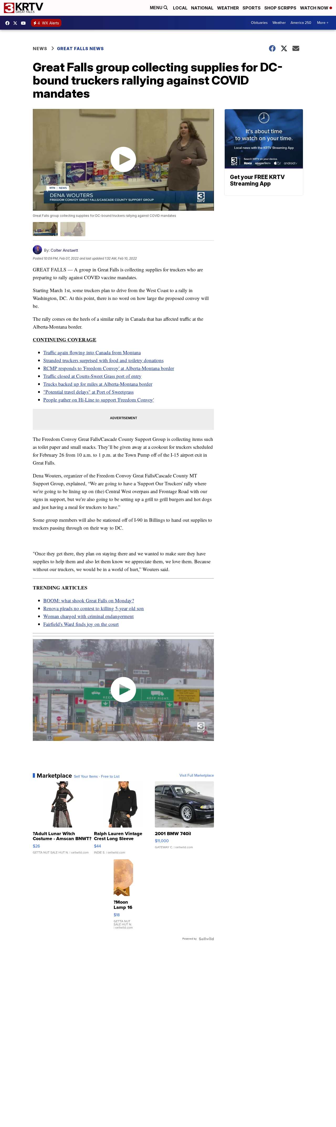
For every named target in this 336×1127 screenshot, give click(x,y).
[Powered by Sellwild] (206, 939)
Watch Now (314, 7)
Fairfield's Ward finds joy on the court (81, 624)
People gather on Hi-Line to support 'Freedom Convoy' (98, 399)
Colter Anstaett (64, 250)
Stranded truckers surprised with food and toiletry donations (103, 360)
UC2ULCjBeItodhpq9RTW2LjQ (24, 23)
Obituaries (259, 22)
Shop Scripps (280, 7)
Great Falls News (80, 48)
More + (322, 22)
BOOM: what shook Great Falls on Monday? (88, 600)
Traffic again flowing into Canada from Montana (92, 352)
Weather (228, 7)
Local (180, 7)
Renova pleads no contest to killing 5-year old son (93, 608)
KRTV (16, 23)
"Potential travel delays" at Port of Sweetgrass (88, 391)
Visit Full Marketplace (197, 775)
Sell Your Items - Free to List (96, 776)
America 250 (301, 22)
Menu (157, 8)
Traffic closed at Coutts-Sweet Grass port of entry (92, 376)
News (40, 48)
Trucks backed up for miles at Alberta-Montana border (97, 384)
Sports (252, 7)
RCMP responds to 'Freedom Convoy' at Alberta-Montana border (108, 368)
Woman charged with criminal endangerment (88, 616)
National (202, 7)
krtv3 (8, 23)
